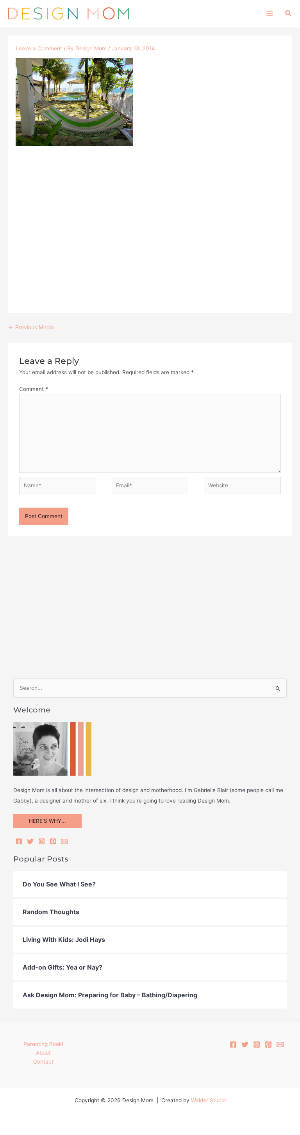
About (43, 1053)
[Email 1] (280, 1044)
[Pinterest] (53, 841)
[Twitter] (30, 841)
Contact (43, 1062)
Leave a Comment (39, 48)
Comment (33, 389)
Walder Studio (208, 1100)
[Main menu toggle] (269, 13)
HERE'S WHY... (47, 821)
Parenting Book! (43, 1044)
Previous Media (31, 327)
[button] (288, 13)
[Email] (64, 841)
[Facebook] (19, 841)
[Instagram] (41, 841)
